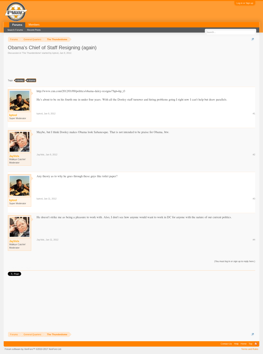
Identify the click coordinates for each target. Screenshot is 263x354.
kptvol (55, 53)
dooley (20, 80)
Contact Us (226, 343)
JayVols (40, 154)
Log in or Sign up (244, 3)
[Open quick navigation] (252, 39)
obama (31, 80)
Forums (17, 24)
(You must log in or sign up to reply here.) (234, 261)
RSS (255, 343)
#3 (254, 198)
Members (34, 24)
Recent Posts (34, 30)
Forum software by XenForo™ (33, 349)
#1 (254, 113)
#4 (254, 239)
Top (250, 343)
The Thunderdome (31, 53)
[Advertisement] (82, 66)
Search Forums (15, 30)
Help (236, 343)
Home (244, 343)
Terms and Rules (249, 349)
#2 (254, 154)
